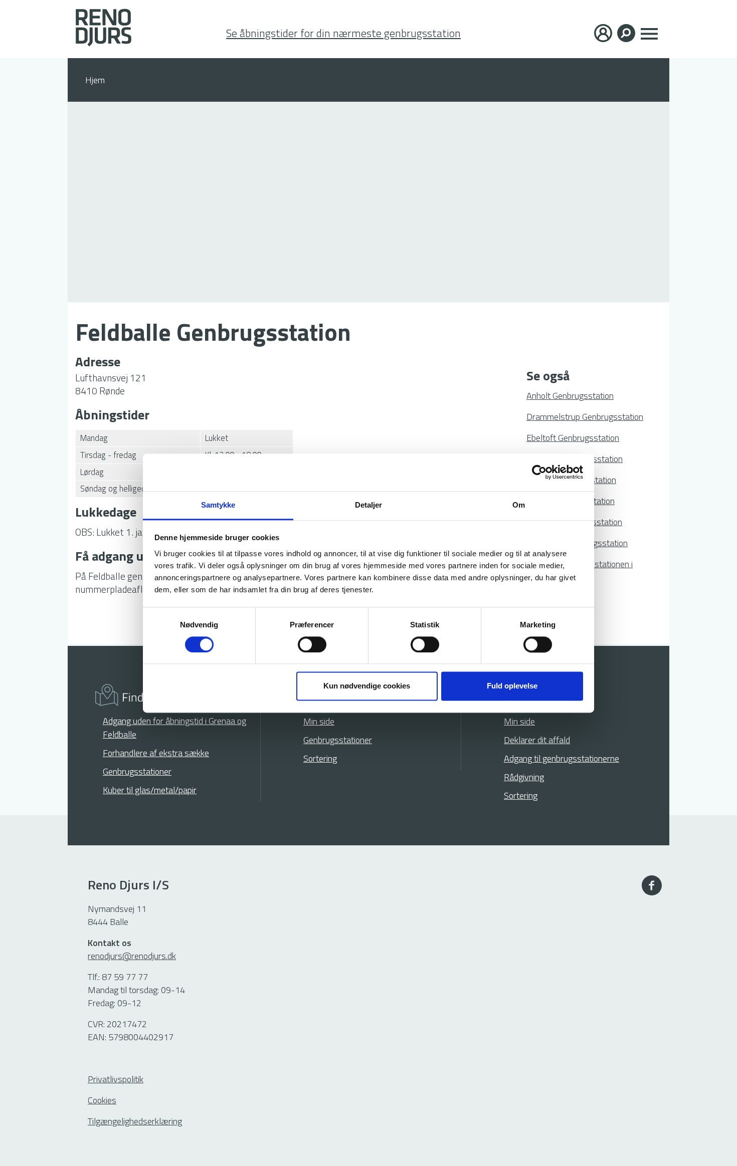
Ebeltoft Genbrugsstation (572, 437)
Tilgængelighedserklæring (135, 1121)
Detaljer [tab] (369, 505)
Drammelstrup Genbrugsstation (584, 416)
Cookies (102, 1100)
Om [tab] (518, 505)
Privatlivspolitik (115, 1079)
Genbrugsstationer (137, 771)
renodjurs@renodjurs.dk (132, 956)
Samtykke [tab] (218, 505)
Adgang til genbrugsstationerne (561, 758)
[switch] (312, 644)
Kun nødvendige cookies (366, 686)
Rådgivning (524, 777)
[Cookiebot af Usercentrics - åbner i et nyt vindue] (539, 472)
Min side (318, 721)
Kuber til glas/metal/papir (150, 790)
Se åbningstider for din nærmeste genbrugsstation (343, 33)
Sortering (320, 758)
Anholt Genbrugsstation (570, 395)
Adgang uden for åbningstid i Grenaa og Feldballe (174, 727)
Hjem (95, 80)
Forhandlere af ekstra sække (156, 753)
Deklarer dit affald (537, 740)
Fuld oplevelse (512, 686)
